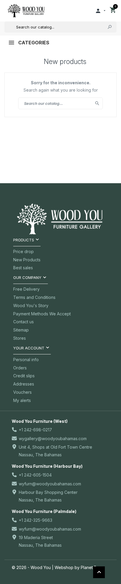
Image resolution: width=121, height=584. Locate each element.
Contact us (23, 321)
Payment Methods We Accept (42, 313)
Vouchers (22, 392)
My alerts (22, 400)
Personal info (26, 359)
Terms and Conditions (34, 297)
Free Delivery (26, 289)
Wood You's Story (30, 305)
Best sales (23, 267)
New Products (27, 259)
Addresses (23, 383)
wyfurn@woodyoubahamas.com (50, 483)
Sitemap (21, 329)
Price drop (23, 251)
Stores (19, 338)
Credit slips (24, 375)
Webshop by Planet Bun (78, 567)
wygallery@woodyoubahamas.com (53, 438)
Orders (20, 367)
